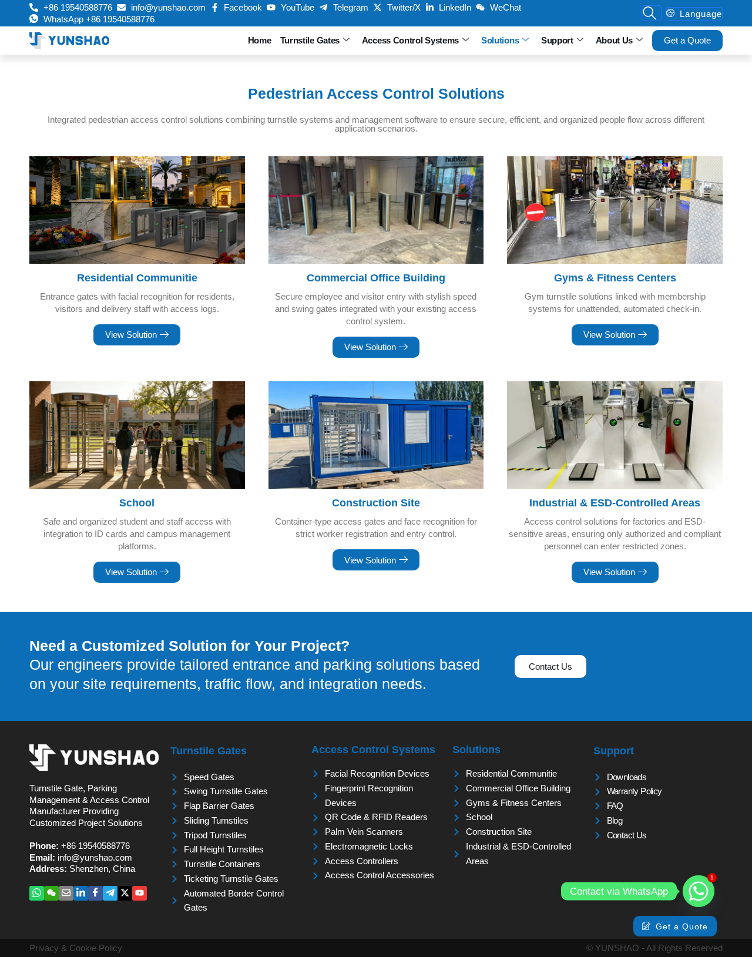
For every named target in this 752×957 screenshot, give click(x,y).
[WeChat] (51, 893)
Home (259, 40)
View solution (131, 335)
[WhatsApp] (36, 893)
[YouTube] (139, 893)
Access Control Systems (410, 40)
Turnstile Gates (310, 40)
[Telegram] (110, 893)
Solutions (500, 40)
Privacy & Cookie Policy (75, 948)
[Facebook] (95, 893)
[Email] (66, 893)
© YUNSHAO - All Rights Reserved (654, 948)
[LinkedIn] (80, 893)
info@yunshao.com (95, 857)
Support (557, 40)
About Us (614, 40)
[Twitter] (125, 893)
